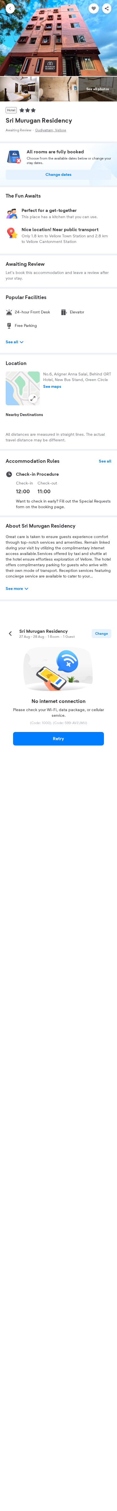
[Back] (10, 8)
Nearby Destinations (24, 414)
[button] (23, 388)
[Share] (106, 8)
